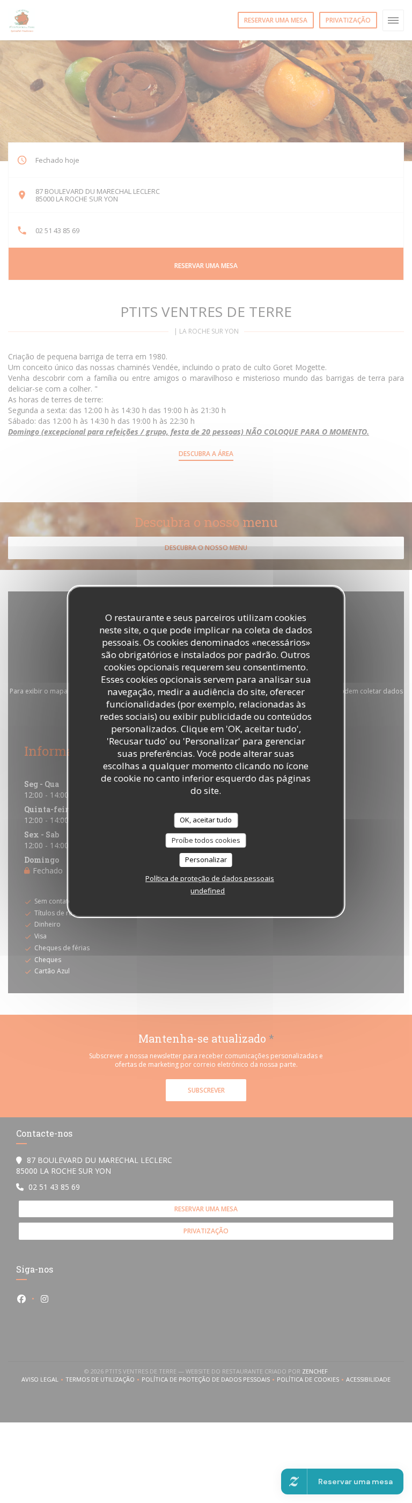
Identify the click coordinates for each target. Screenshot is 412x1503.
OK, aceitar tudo (206, 820)
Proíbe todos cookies (206, 840)
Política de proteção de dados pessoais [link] (209, 878)
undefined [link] (207, 890)
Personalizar (206, 859)
